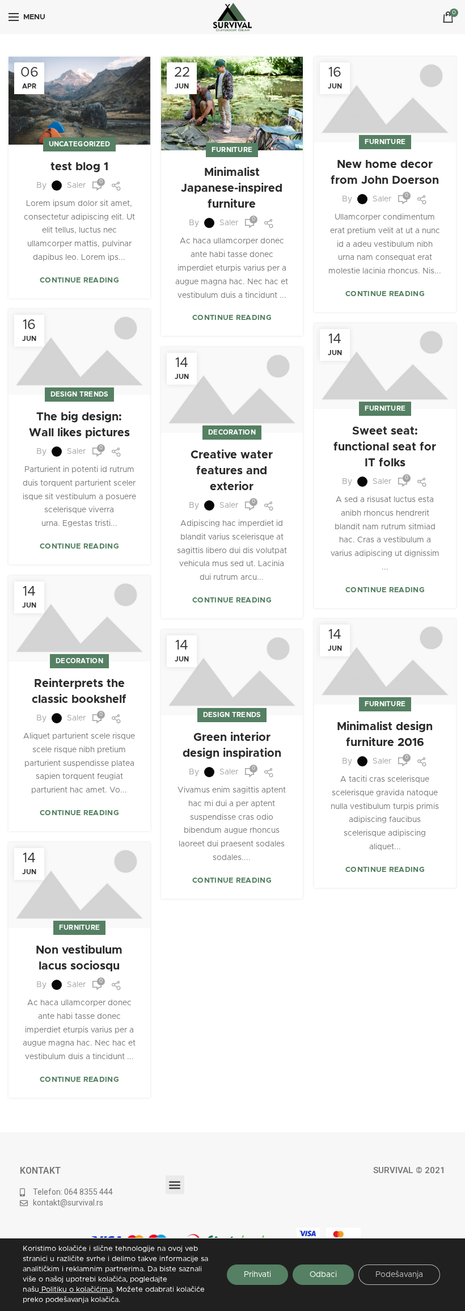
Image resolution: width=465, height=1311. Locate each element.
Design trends (79, 394)
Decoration (232, 432)
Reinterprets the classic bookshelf (79, 691)
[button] (175, 1184)
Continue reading (79, 280)
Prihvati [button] (257, 1275)
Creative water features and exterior (232, 470)
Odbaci (323, 1275)
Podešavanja (399, 1275)
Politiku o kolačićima (75, 1289)
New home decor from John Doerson (385, 172)
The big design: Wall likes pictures (79, 425)
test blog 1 (79, 166)
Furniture (232, 149)
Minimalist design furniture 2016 (385, 734)
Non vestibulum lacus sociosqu (79, 958)
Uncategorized (80, 144)
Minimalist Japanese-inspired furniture (231, 188)
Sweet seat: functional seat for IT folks (384, 447)
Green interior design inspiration (232, 745)
